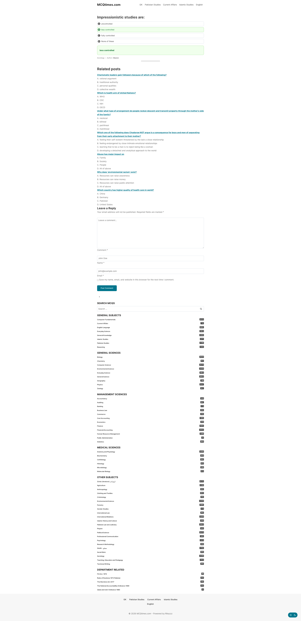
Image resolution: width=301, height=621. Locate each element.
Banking (150, 406)
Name (100, 263)
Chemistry (150, 361)
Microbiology (150, 467)
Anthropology (150, 489)
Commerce (150, 414)
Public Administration (150, 438)
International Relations (150, 517)
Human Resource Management (150, 434)
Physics (150, 384)
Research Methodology (150, 544)
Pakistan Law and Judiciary (150, 524)
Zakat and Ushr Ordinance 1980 (150, 590)
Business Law (150, 410)
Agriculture (150, 485)
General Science (150, 377)
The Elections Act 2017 (150, 582)
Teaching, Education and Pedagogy (150, 560)
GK (141, 5)
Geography (150, 381)
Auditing (150, 402)
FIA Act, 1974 (150, 574)
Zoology (150, 388)
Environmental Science (150, 369)
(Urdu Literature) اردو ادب (150, 481)
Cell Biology (150, 459)
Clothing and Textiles (150, 493)
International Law (150, 513)
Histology (150, 463)
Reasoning (150, 347)
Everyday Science (150, 331)
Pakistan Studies (153, 5)
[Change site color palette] (292, 615)
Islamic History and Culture (150, 521)
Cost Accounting (150, 418)
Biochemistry (150, 456)
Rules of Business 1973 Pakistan (150, 578)
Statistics (150, 442)
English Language (150, 327)
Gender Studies (150, 509)
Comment (102, 250)
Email (100, 276)
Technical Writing (150, 564)
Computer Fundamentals (150, 319)
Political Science (150, 532)
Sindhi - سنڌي (150, 548)
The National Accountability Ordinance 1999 (150, 586)
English (199, 5)
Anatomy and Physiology (150, 452)
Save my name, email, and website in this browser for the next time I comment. (136, 280)
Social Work (150, 552)
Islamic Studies (186, 5)
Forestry (150, 505)
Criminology (150, 497)
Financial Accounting (150, 430)
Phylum (150, 528)
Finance (150, 426)
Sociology (150, 556)
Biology (150, 357)
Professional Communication (150, 536)
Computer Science (150, 365)
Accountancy (150, 398)
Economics (150, 422)
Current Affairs (170, 5)
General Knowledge (150, 335)
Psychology (150, 540)
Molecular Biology (150, 471)
